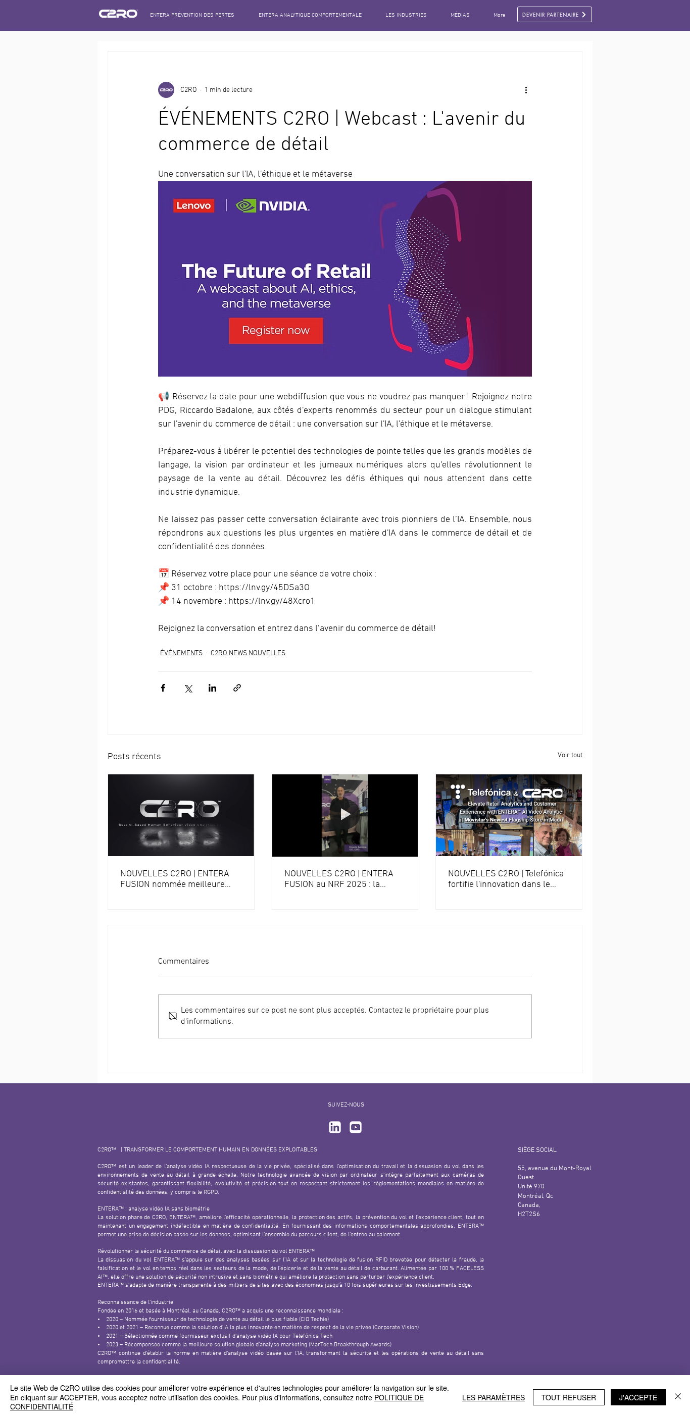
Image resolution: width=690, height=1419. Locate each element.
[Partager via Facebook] (163, 688)
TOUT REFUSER (568, 1397)
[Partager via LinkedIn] (212, 688)
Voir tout (570, 755)
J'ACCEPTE (638, 1397)
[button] (459, 15)
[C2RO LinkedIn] (335, 1127)
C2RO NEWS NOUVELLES (248, 653)
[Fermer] (678, 1397)
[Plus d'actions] (526, 90)
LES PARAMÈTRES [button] (493, 1397)
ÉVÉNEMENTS (181, 653)
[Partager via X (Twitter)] (187, 688)
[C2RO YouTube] (356, 1127)
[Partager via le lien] (237, 688)
